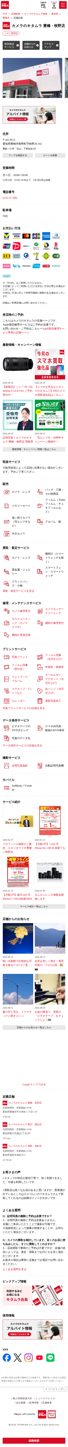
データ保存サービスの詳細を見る (22, 745)
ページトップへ (56, 1389)
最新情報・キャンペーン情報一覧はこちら (34, 449)
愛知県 (54, 14)
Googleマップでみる (34, 1084)
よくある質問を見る (14, 1269)
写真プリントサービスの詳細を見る (24, 708)
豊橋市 (6, 18)
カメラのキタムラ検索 (35, 14)
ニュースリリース (45, 1398)
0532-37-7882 (10, 197)
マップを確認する (18, 155)
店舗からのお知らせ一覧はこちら (34, 1027)
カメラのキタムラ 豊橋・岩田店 (25, 1103)
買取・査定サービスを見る (18, 590)
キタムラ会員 (54, 2)
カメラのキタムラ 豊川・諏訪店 (25, 1124)
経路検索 (34, 1440)
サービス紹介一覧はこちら (34, 906)
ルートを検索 (50, 155)
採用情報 (34, 1402)
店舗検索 (43, 2)
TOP (5, 14)
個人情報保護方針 (22, 1398)
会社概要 (21, 1402)
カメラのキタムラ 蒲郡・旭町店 (25, 1146)
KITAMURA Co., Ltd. (27, 1424)
